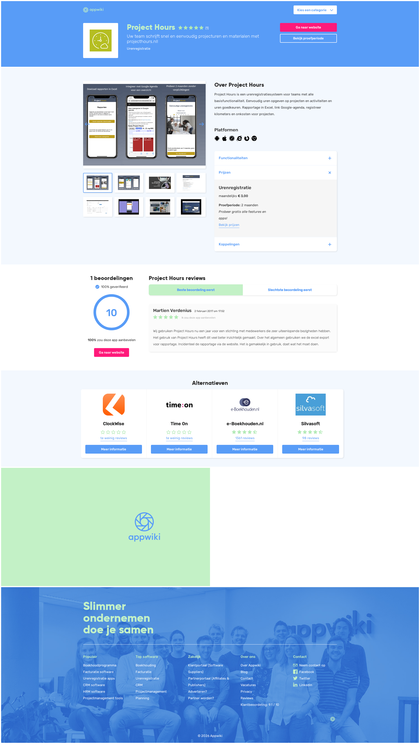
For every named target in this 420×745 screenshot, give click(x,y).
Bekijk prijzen (229, 225)
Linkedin (305, 685)
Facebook (306, 672)
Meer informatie (113, 449)
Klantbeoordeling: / (260, 705)
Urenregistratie (147, 678)
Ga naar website (308, 27)
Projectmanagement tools (103, 698)
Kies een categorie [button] (312, 10)
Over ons (248, 657)
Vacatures (248, 685)
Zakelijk (194, 657)
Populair (90, 657)
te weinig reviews (113, 438)
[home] (96, 10)
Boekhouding (146, 665)
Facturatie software (98, 672)
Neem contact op (312, 665)
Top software (147, 657)
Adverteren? (197, 692)
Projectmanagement (151, 692)
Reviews (247, 698)
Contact (247, 678)
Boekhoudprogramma (99, 665)
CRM (139, 685)
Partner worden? (201, 698)
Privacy (246, 692)
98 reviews (310, 438)
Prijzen (225, 172)
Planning (142, 698)
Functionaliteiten (233, 158)
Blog (244, 672)
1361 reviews (245, 438)
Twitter (304, 678)
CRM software (94, 685)
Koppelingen (229, 244)
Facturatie (143, 672)
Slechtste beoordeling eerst (290, 290)
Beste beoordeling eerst (196, 290)
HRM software (94, 692)
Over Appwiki (251, 665)
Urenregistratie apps (99, 678)
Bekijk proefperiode (308, 38)
